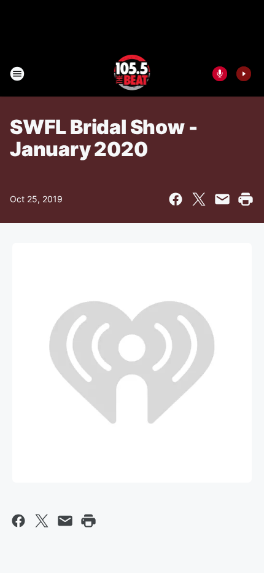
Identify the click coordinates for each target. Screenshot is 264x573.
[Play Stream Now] (243, 73)
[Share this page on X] (199, 199)
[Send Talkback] (219, 73)
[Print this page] (245, 199)
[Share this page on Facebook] (175, 199)
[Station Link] (132, 73)
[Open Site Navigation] (17, 73)
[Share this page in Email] (222, 199)
